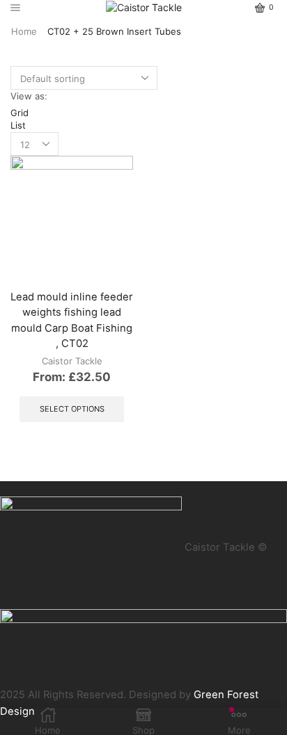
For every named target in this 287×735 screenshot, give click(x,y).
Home (24, 31)
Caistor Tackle (72, 360)
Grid (19, 112)
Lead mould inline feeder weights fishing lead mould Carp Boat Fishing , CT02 (71, 320)
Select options (72, 409)
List (18, 125)
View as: (28, 96)
